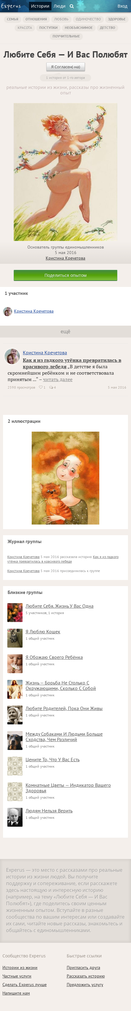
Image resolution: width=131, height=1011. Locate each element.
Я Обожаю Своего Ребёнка (54, 657)
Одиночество (88, 19)
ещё (65, 331)
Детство (107, 27)
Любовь (61, 19)
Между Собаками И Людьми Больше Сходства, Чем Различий (64, 736)
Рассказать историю (86, 976)
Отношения (36, 19)
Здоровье (117, 19)
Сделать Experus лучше (24, 984)
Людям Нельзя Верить (49, 811)
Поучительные (66, 36)
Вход (122, 6)
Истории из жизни (19, 967)
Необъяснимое (79, 27)
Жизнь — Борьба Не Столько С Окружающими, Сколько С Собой (61, 685)
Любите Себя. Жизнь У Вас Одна (60, 606)
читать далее (58, 379)
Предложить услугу (85, 984)
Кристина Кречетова (65, 258)
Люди (60, 6)
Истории (40, 6)
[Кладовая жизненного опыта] (11, 6)
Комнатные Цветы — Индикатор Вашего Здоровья (68, 788)
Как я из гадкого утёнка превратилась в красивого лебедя (63, 559)
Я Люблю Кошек (43, 631)
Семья (12, 19)
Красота (25, 27)
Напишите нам (16, 993)
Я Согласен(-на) (65, 66)
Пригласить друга (83, 967)
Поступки (48, 27)
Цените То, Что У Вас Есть (53, 759)
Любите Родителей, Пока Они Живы (64, 708)
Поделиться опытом (65, 275)
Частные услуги (16, 976)
